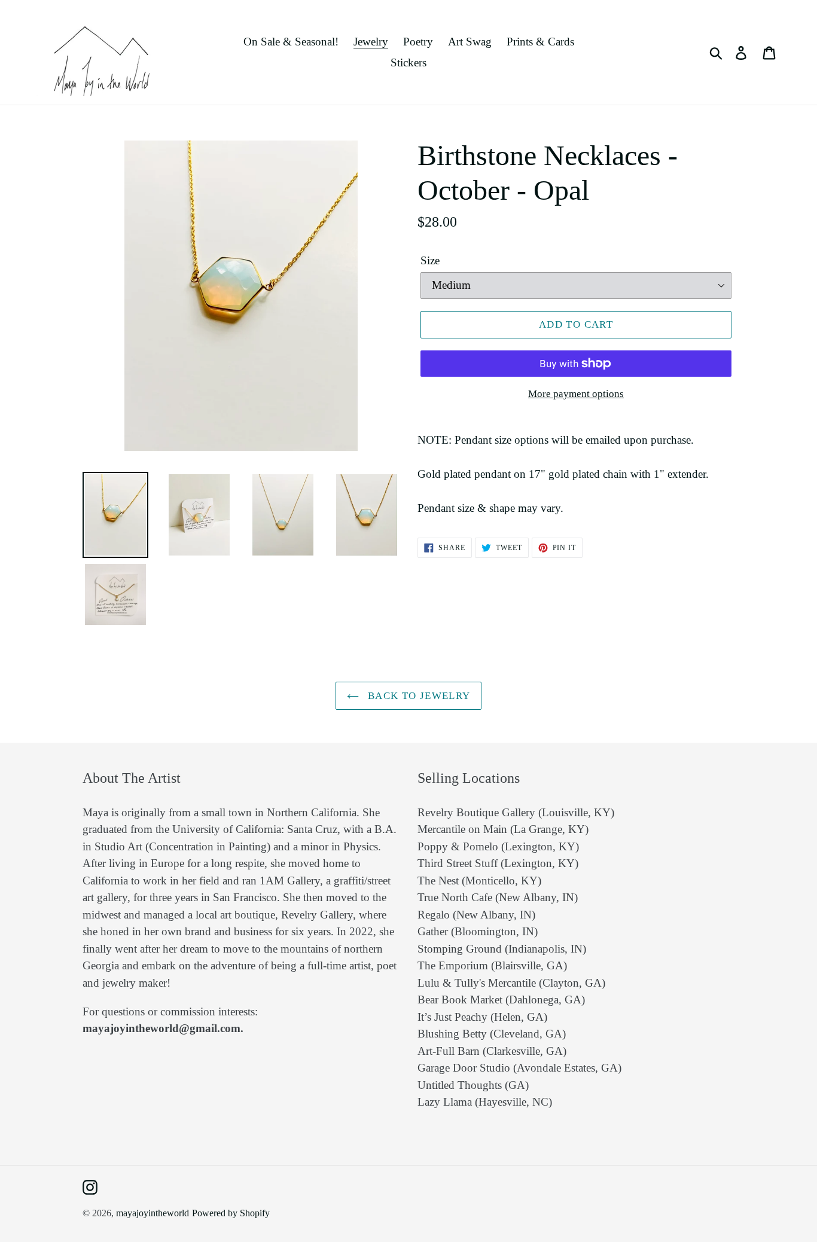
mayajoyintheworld (152, 1213)
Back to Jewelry (418, 695)
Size (430, 260)
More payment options (576, 393)
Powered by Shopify (231, 1213)
